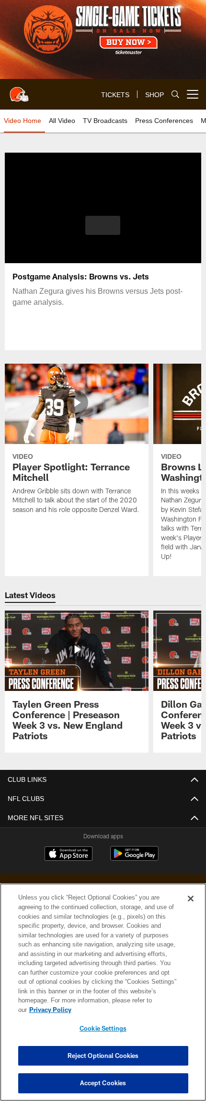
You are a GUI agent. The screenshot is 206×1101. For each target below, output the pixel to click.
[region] (103, 997)
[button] (103, 225)
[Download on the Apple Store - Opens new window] (68, 854)
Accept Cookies (103, 1083)
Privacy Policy (124, 1009)
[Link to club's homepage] (19, 90)
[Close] (190, 908)
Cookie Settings (103, 1028)
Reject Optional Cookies (103, 1055)
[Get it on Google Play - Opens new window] (134, 858)
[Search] (175, 94)
